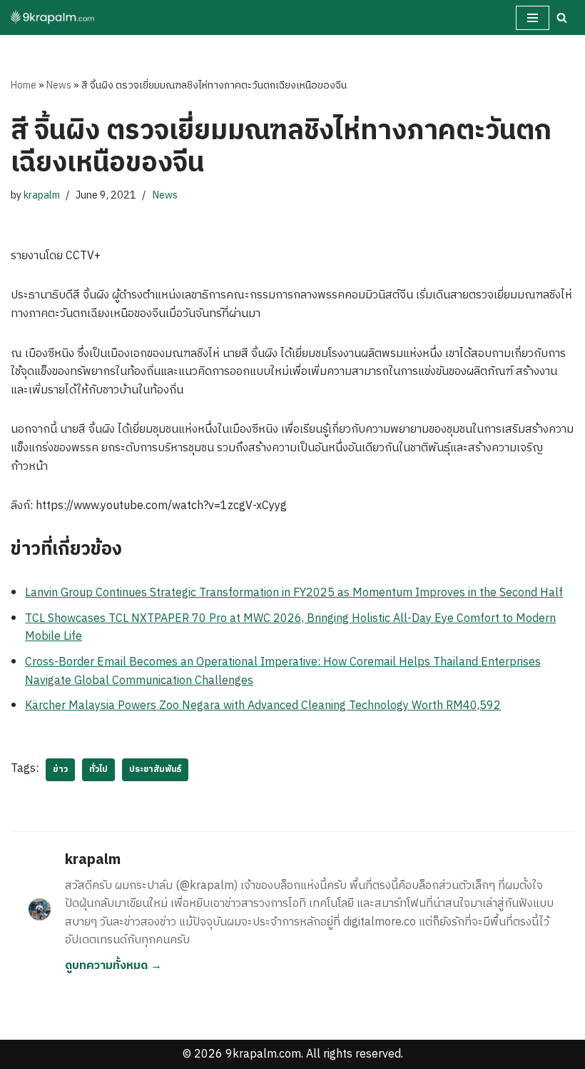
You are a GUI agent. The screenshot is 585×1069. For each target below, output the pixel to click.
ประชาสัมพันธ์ (155, 769)
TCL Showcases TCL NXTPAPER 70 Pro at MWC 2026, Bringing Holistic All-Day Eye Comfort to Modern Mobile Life (290, 628)
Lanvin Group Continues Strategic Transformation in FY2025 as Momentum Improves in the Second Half (294, 593)
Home (23, 85)
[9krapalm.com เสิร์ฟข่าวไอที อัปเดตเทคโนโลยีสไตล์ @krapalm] (53, 17)
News (58, 85)
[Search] (561, 17)
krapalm (42, 195)
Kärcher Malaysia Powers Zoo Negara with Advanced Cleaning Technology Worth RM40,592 (263, 706)
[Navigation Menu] (532, 18)
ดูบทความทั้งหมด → (113, 965)
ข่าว (60, 769)
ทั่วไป (98, 769)
